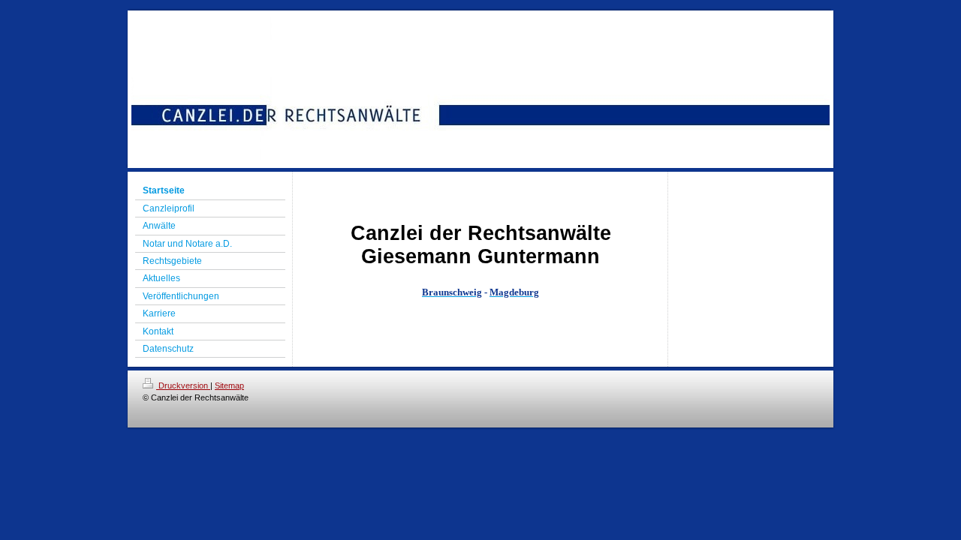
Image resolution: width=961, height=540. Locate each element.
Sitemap (229, 385)
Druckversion (183, 385)
